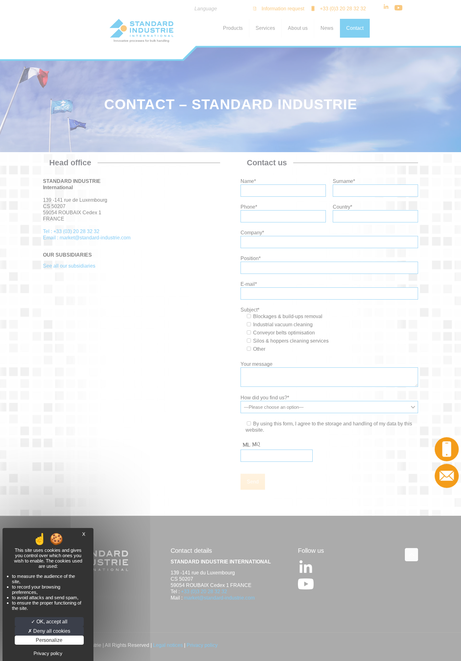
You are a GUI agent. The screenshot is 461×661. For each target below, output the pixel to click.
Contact (448, 476)
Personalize (49, 640)
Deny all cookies (51, 631)
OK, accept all (51, 621)
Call (448, 449)
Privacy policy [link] (48, 653)
